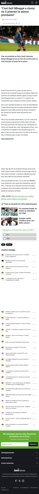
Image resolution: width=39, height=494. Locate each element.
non (8, 238)
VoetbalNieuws (24, 487)
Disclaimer (16, 487)
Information (6, 458)
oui (7, 235)
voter (18, 23)
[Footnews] (19, 469)
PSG (3, 244)
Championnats (7, 452)
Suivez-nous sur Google (10, 19)
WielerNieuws (34, 487)
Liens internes (7, 463)
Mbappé (9, 244)
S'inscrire (33, 444)
